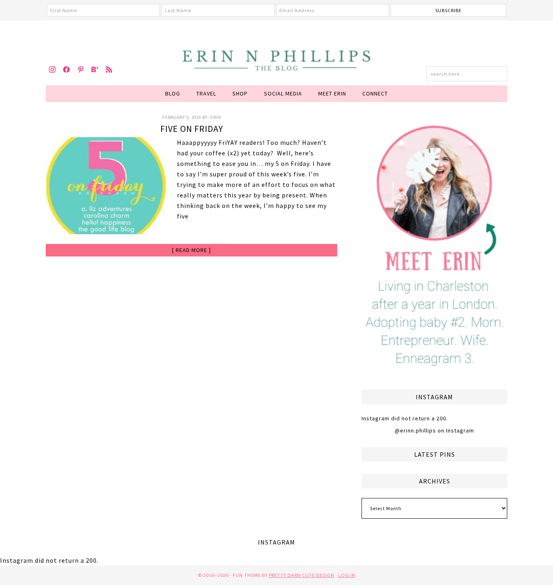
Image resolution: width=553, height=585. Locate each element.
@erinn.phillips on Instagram (434, 430)
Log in (346, 575)
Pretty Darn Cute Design (301, 575)
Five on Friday (191, 128)
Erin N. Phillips (276, 59)
